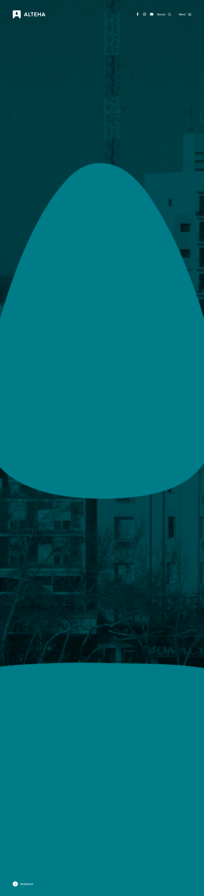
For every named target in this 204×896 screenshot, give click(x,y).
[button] (164, 14)
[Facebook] (137, 14)
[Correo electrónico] (151, 14)
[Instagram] (144, 14)
